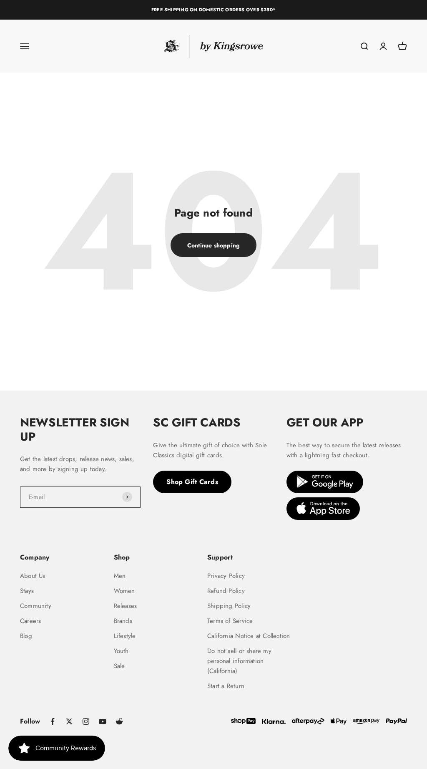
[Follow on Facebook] (52, 721)
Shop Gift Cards (192, 482)
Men (120, 575)
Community (35, 605)
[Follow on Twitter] (69, 721)
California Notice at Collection (248, 635)
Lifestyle (125, 635)
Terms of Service (230, 620)
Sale (119, 666)
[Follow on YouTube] (102, 721)
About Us (32, 575)
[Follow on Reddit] (119, 721)
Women (124, 590)
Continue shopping (213, 245)
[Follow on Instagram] (86, 721)
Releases (125, 605)
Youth (121, 651)
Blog (26, 635)
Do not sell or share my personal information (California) (239, 661)
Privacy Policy (226, 575)
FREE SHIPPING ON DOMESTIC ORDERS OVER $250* (213, 9)
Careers (30, 620)
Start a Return (225, 686)
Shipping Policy (229, 605)
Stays (27, 590)
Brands (123, 620)
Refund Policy (226, 590)
